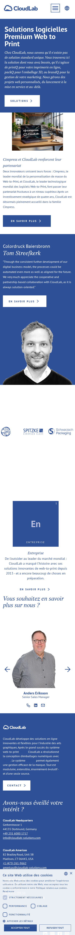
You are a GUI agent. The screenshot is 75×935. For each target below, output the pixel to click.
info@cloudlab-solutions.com (22, 838)
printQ (23, 752)
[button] (55, 8)
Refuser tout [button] (55, 927)
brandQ (30, 760)
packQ (7, 760)
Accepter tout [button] (20, 927)
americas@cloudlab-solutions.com (25, 867)
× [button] (71, 873)
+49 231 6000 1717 (15, 833)
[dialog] (37, 902)
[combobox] (66, 873)
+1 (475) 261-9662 (14, 863)
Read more (8, 891)
